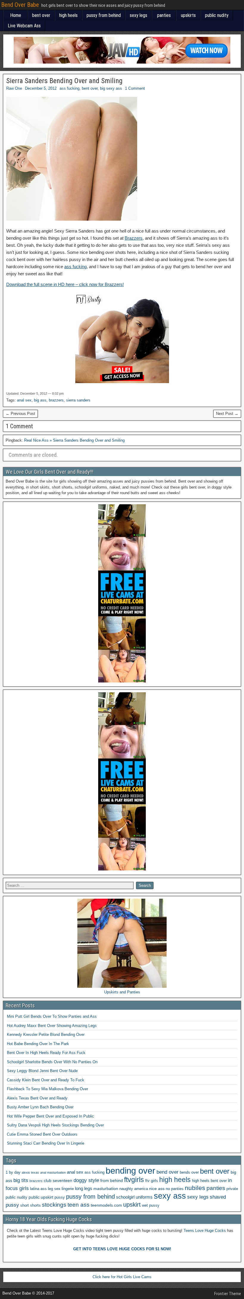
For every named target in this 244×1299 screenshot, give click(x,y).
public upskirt (41, 1197)
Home (15, 15)
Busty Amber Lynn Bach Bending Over (40, 1107)
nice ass (157, 1188)
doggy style (86, 1180)
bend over (168, 1172)
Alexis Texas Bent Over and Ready (37, 1098)
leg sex (54, 1189)
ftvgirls (134, 1179)
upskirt (132, 1204)
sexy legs (138, 15)
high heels (68, 15)
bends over (189, 1172)
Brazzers (134, 238)
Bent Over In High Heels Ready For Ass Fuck (46, 1052)
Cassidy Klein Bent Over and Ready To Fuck (45, 1080)
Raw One (14, 88)
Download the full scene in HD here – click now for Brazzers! (65, 284)
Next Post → (227, 413)
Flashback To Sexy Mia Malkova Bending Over (47, 1089)
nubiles (195, 1187)
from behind (111, 1180)
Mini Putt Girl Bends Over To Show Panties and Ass (52, 1016)
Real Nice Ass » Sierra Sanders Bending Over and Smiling (74, 440)
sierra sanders (78, 400)
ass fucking (69, 88)
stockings (54, 1205)
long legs (83, 1188)
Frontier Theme (227, 1293)
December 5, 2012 (41, 88)
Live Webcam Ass (24, 26)
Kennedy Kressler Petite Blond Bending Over (46, 1034)
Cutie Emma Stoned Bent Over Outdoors (42, 1134)
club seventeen (58, 1180)
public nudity (217, 15)
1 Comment (135, 88)
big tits (20, 1180)
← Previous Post (20, 413)
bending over (130, 1170)
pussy (59, 1197)
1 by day (13, 1172)
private (232, 1189)
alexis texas (30, 1172)
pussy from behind (104, 15)
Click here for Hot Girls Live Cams (122, 1277)
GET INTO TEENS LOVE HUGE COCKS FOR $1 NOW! (122, 1249)
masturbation (105, 1188)
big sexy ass (111, 88)
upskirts (188, 15)
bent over (41, 15)
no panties (175, 1189)
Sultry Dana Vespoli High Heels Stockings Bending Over (55, 1125)
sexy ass (170, 1195)
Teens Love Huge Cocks (205, 1230)
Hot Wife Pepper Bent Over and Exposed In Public (50, 1116)
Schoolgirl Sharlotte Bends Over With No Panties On (52, 1062)
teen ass (79, 1205)
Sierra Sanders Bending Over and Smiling (64, 81)
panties (164, 15)
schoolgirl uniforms (134, 1197)
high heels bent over (209, 1181)
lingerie (68, 1189)
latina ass (38, 1189)
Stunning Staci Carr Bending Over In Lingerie (45, 1143)
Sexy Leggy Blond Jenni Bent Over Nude (42, 1071)
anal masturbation (53, 1172)
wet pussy (150, 1205)
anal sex (24, 400)
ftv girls (151, 1181)
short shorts (30, 1205)
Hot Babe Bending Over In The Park (38, 1044)
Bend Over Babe (20, 4)
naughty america (133, 1189)
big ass (40, 400)
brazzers (56, 400)
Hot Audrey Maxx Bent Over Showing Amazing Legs (52, 1025)
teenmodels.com (106, 1205)
